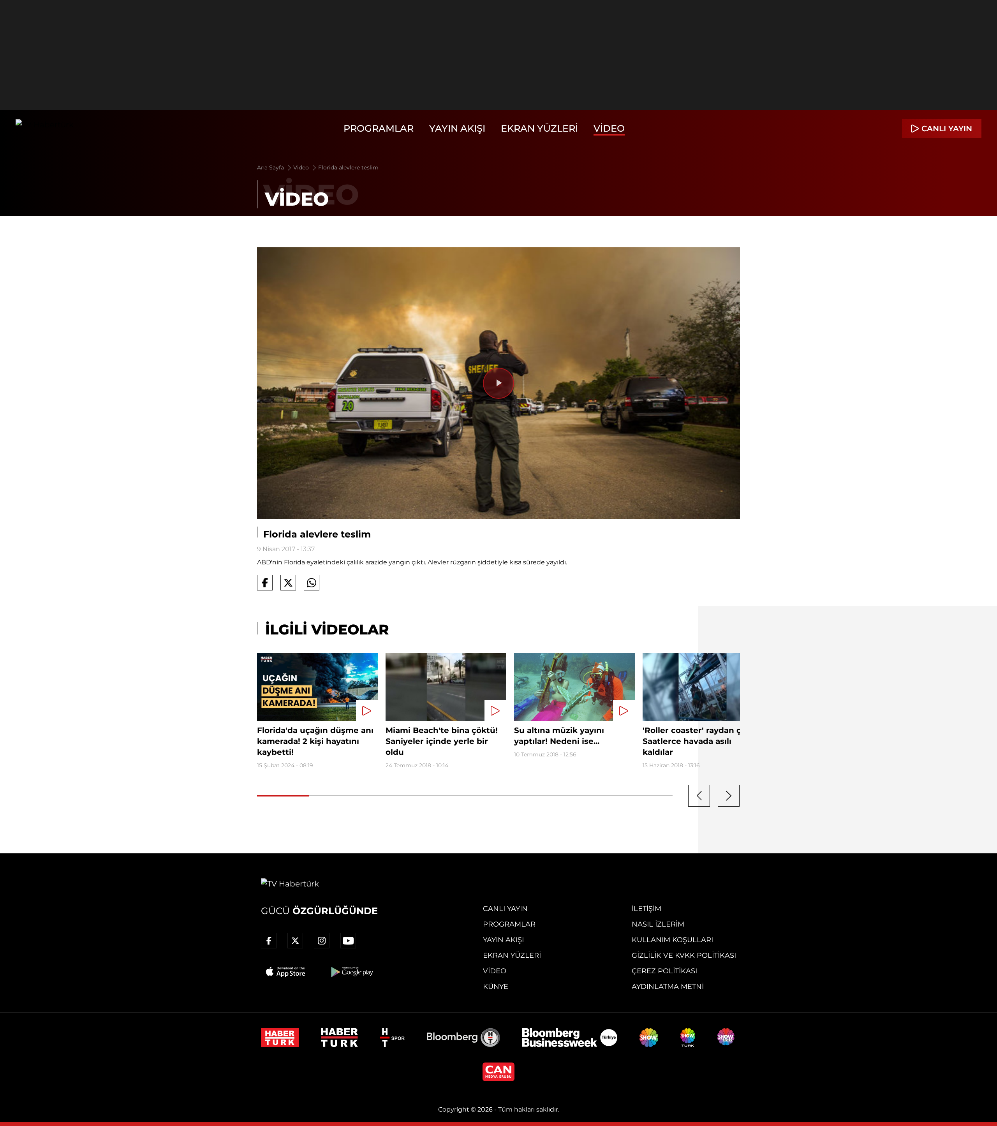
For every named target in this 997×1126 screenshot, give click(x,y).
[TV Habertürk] (45, 128)
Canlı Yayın (505, 908)
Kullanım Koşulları (672, 940)
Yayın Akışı (457, 128)
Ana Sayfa (271, 167)
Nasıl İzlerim (658, 924)
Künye (495, 986)
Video (609, 128)
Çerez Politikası (664, 971)
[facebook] (269, 940)
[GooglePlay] (351, 972)
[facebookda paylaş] (265, 582)
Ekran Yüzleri (539, 128)
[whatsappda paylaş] (311, 582)
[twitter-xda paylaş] (288, 582)
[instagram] (321, 940)
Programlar (378, 128)
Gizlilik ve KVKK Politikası (684, 955)
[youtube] (348, 940)
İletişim (646, 908)
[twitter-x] (295, 940)
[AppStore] (286, 972)
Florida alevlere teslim (348, 167)
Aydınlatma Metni (668, 986)
